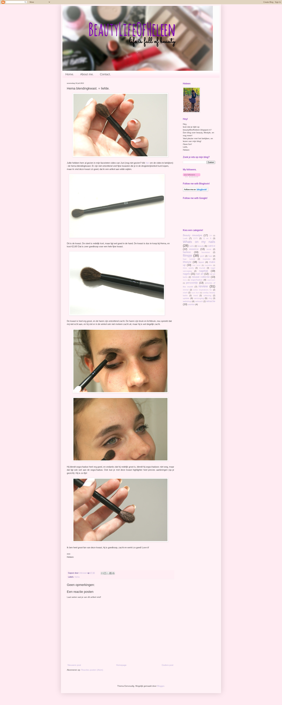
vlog (210, 298)
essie (209, 249)
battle (191, 246)
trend (195, 296)
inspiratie (206, 259)
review (203, 286)
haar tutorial (189, 259)
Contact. (105, 74)
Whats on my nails (199, 242)
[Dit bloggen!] (105, 573)
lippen (201, 262)
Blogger (160, 686)
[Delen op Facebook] (110, 573)
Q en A (207, 238)
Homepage (121, 665)
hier (147, 163)
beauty (201, 246)
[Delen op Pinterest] (113, 573)
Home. (69, 74)
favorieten (206, 252)
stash (185, 293)
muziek (202, 268)
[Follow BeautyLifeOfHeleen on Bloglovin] (191, 176)
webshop (187, 301)
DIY (210, 235)
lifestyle (187, 262)
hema (77, 577)
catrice (211, 245)
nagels (186, 273)
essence (193, 249)
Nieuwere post (74, 665)
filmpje (187, 255)
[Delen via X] (107, 573)
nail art (199, 273)
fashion (187, 252)
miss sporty (188, 268)
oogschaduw (196, 280)
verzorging (199, 298)
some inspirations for (202, 290)
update (186, 298)
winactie (210, 301)
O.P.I (195, 238)
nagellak (203, 271)
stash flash (195, 293)
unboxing (207, 296)
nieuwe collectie (201, 277)
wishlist (191, 304)
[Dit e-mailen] (102, 573)
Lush (185, 238)
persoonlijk (192, 282)
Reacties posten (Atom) (92, 670)
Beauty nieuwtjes (192, 235)
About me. (87, 74)
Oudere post (167, 665)
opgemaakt (211, 280)
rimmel (186, 290)
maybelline (208, 265)
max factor (196, 265)
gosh (202, 256)
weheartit (199, 301)
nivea (185, 280)
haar (210, 256)
